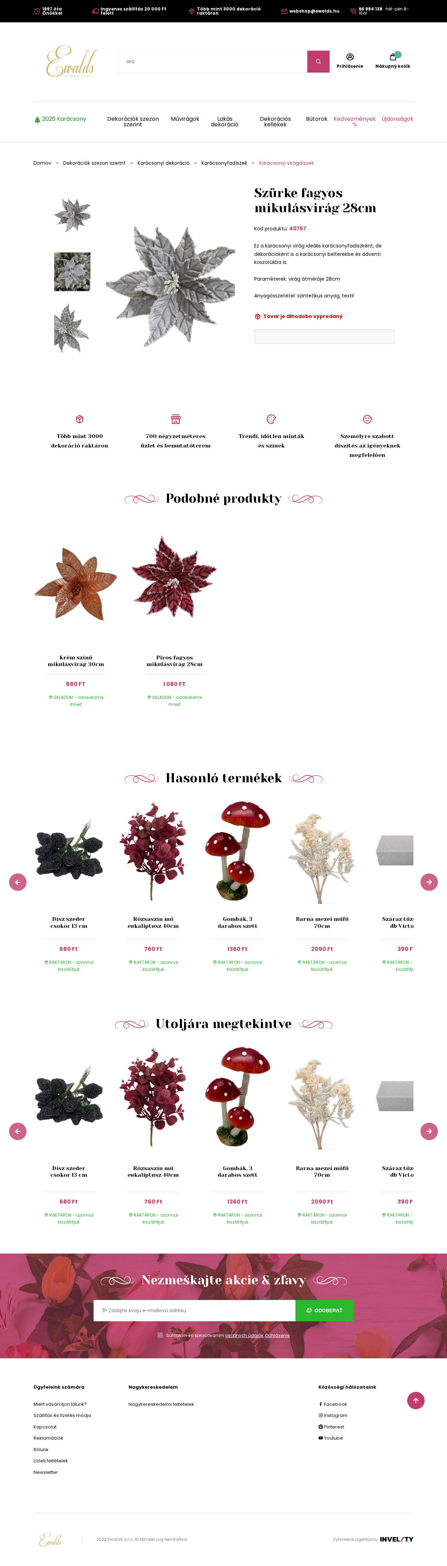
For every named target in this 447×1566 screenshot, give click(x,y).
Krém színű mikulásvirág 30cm (75, 660)
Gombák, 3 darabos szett (238, 922)
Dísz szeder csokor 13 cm (68, 922)
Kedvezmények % (355, 121)
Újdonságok (397, 119)
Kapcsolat (45, 1427)
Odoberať (328, 1310)
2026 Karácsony (64, 119)
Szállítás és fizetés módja (62, 1415)
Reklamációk (48, 1438)
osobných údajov (244, 1335)
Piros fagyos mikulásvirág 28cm (174, 660)
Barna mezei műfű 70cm (322, 922)
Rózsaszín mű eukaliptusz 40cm (153, 922)
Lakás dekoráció (225, 121)
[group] (76, 891)
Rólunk (41, 1449)
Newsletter (46, 1472)
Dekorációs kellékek (275, 121)
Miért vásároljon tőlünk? (60, 1404)
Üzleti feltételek (51, 1460)
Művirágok (185, 119)
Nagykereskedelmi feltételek (161, 1404)
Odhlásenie (277, 1335)
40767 (297, 228)
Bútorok (317, 119)
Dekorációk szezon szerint (133, 121)
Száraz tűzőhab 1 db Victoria (406, 922)
